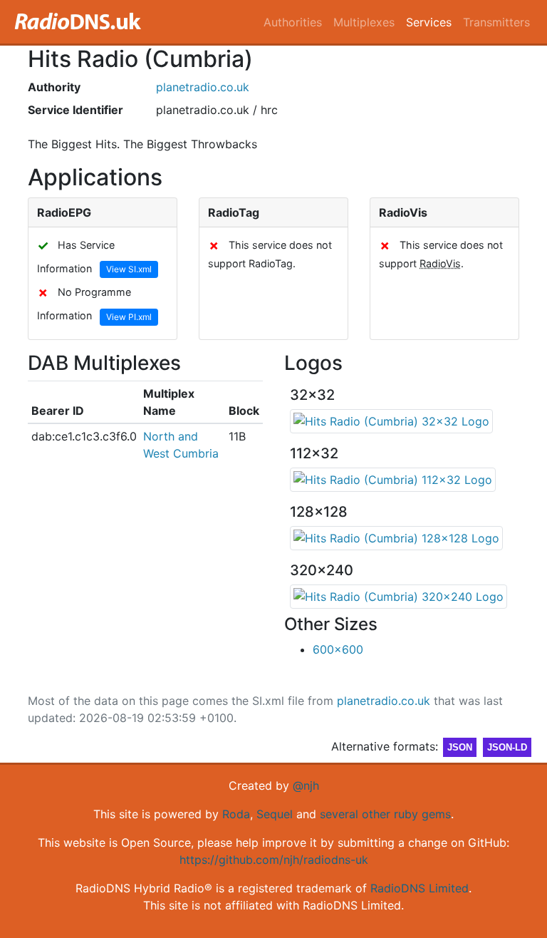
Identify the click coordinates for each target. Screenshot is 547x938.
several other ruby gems (385, 814)
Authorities (293, 22)
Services (429, 22)
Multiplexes (364, 22)
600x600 (338, 649)
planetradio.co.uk (202, 87)
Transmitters (496, 22)
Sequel (274, 814)
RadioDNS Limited (419, 888)
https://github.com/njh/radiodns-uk (273, 859)
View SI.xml (129, 269)
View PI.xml (129, 316)
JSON (459, 747)
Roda (236, 814)
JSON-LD (507, 747)
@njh (306, 785)
